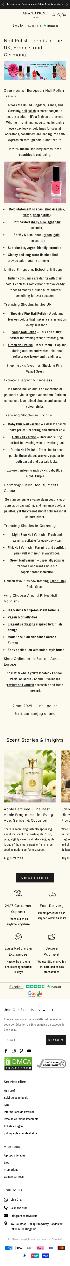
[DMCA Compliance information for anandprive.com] (51, 1063)
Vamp (29, 371)
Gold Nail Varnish (24, 437)
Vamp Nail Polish (24, 332)
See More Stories (35, 878)
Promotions (11, 1169)
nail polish (48, 706)
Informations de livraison (19, 1112)
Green (40, 371)
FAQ (6, 1105)
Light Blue (57, 581)
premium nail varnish (20, 684)
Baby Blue (55, 470)
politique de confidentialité (20, 1133)
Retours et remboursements (21, 1119)
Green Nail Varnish (23, 560)
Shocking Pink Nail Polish (28, 313)
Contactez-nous (14, 1176)
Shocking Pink (52, 365)
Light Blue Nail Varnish (28, 534)
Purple (39, 476)
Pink (30, 586)
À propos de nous (14, 1155)
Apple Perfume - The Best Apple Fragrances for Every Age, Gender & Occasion (28, 815)
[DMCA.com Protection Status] (18, 1064)
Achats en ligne (13, 1126)
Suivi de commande (16, 1097)
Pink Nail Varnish (20, 547)
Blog (7, 1162)
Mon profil (10, 1090)
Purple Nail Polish (23, 449)
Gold (30, 476)
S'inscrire (56, 1040)
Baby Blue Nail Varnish (24, 424)
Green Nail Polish (20, 344)
